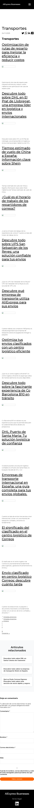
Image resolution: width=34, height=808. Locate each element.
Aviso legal (17, 799)
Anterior (5, 621)
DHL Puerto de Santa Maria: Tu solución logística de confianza (16, 437)
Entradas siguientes (10, 619)
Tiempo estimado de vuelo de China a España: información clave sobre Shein (16, 155)
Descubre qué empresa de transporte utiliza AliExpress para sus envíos (15, 298)
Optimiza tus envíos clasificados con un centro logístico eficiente (16, 345)
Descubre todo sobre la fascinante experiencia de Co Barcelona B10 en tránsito (17, 390)
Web (2, 758)
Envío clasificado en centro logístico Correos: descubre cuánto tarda (17, 578)
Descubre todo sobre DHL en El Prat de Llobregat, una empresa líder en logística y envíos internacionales (16, 105)
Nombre (3, 737)
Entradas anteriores (10, 617)
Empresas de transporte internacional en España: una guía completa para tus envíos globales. (16, 484)
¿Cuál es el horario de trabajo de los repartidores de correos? (16, 202)
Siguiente (6, 633)
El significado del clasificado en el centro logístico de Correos (17, 533)
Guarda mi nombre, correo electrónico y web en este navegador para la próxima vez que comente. (17, 772)
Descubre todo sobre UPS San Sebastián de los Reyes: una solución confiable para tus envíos (16, 249)
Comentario (5, 711)
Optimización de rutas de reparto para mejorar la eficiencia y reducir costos (15, 52)
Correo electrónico (7, 747)
